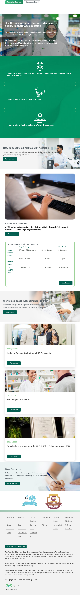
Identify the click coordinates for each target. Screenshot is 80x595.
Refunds (68, 525)
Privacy (44, 525)
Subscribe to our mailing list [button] (15, 546)
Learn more (10, 312)
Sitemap (9, 533)
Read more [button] (66, 283)
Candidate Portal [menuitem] (32, 2)
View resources (10, 159)
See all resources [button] (13, 483)
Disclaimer (69, 521)
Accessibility (11, 517)
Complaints (46, 517)
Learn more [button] (12, 234)
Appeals (21, 517)
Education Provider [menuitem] (14, 2)
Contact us (69, 517)
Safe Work (68, 529)
